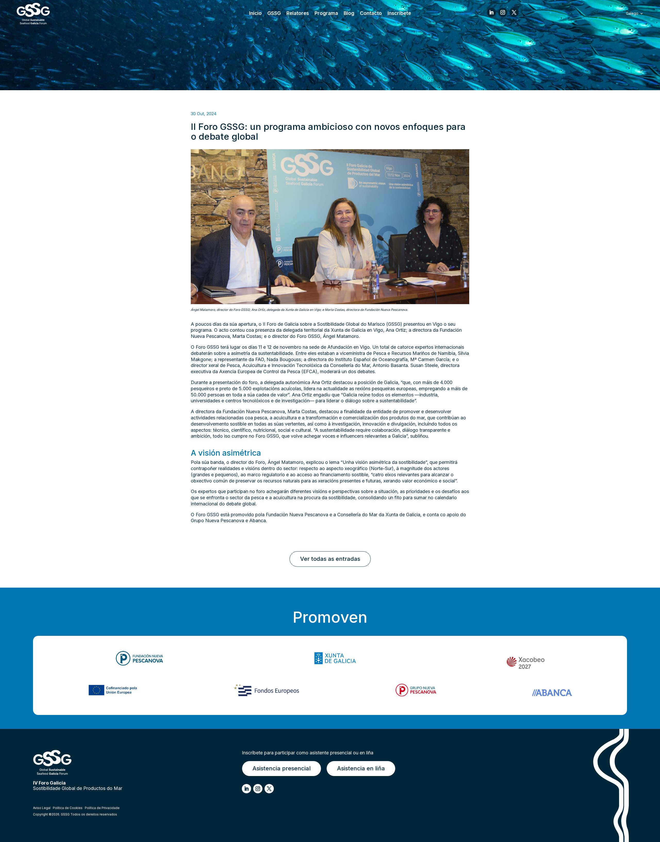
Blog (349, 14)
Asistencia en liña (361, 768)
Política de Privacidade (102, 808)
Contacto (371, 14)
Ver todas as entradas (330, 558)
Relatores (297, 14)
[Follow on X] (514, 12)
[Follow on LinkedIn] (491, 12)
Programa (326, 14)
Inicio (255, 14)
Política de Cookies (67, 808)
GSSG (274, 14)
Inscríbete (399, 14)
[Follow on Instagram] (502, 12)
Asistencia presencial (281, 768)
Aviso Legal (42, 808)
